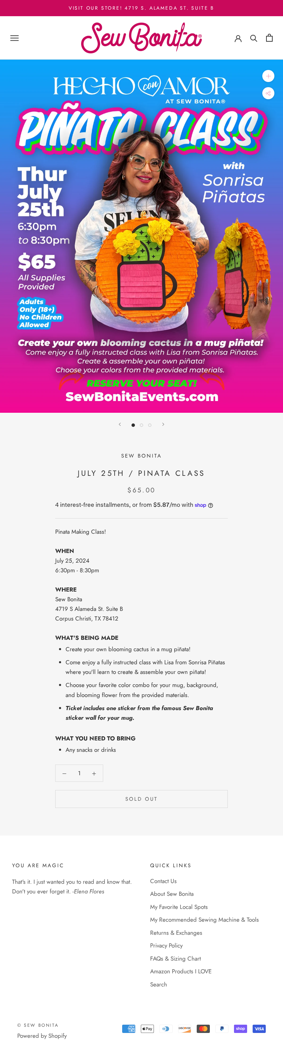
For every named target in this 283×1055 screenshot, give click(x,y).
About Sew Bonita (172, 894)
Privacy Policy (166, 945)
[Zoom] (268, 76)
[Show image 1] (133, 425)
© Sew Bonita (38, 1025)
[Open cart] (269, 38)
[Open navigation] (14, 38)
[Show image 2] (141, 425)
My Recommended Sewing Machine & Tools (204, 919)
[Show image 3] (150, 425)
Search (158, 984)
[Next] (163, 424)
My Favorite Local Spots (179, 907)
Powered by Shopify (42, 1036)
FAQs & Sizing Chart (175, 958)
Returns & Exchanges (176, 933)
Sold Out (141, 799)
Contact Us (163, 881)
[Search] (253, 37)
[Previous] (120, 424)
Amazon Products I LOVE (181, 971)
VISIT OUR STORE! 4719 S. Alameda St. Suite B (141, 7)
